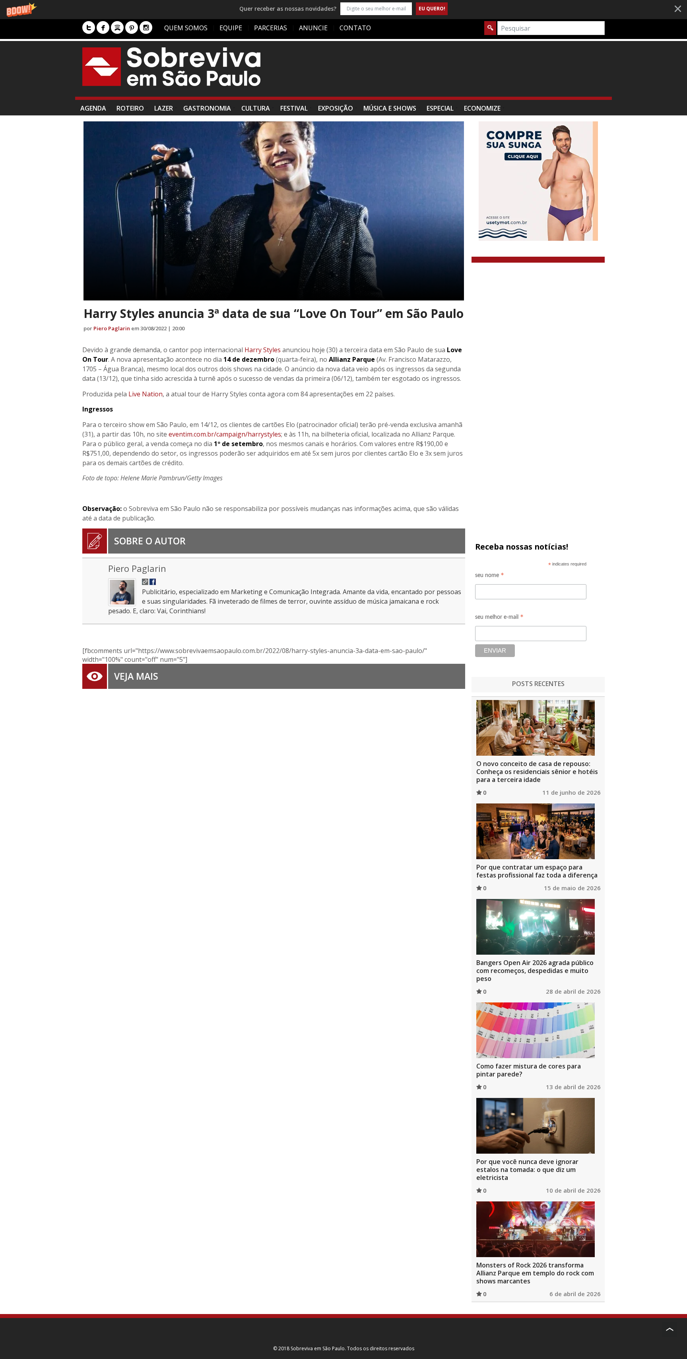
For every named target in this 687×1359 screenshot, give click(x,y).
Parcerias (270, 27)
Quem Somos (186, 27)
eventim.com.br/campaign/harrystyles (225, 434)
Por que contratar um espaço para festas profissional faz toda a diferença (537, 871)
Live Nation (145, 394)
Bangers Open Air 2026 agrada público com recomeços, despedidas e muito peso (535, 970)
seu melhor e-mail (499, 618)
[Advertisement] (460, 73)
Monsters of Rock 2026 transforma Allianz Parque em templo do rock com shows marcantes (535, 1273)
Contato (355, 27)
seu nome (489, 576)
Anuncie (313, 27)
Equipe (230, 27)
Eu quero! (432, 8)
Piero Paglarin (111, 328)
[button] (343, 8)
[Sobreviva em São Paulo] (171, 66)
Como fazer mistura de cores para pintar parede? (528, 1070)
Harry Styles (263, 349)
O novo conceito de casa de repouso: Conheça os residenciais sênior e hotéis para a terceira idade (537, 771)
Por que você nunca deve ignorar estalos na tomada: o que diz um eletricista (527, 1169)
